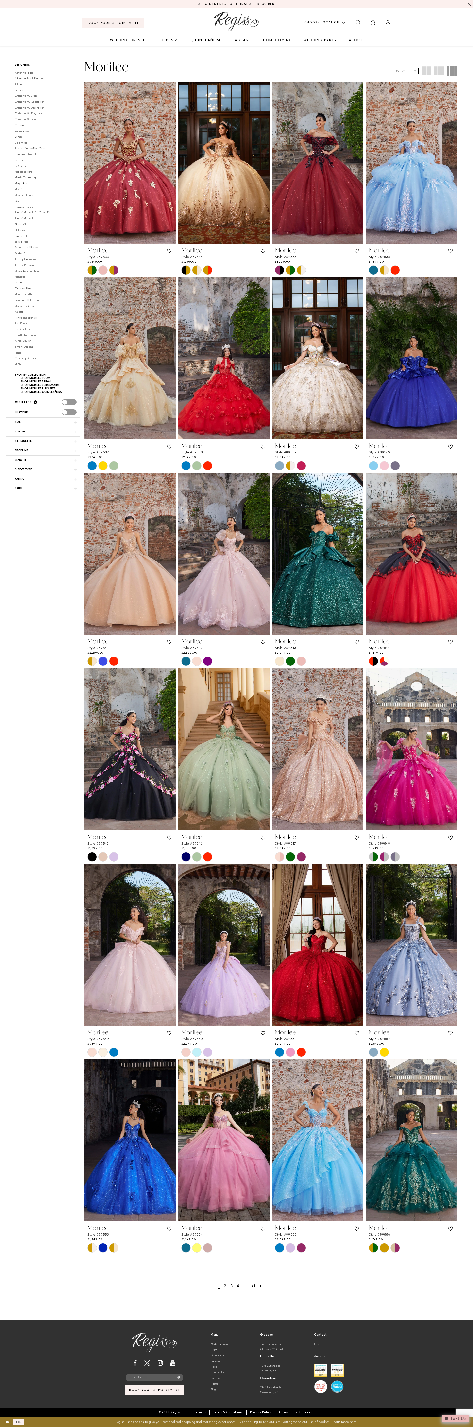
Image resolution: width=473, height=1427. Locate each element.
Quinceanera (219, 1355)
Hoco (214, 1367)
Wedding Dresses (220, 1344)
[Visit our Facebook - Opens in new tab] (135, 1363)
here (353, 1422)
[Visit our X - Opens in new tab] (147, 1363)
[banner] (236, 21)
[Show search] (358, 22)
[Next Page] (261, 1286)
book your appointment (154, 1390)
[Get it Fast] (35, 402)
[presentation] (69, 402)
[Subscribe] (178, 1377)
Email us (319, 1344)
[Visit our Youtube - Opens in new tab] (172, 1363)
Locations (216, 1378)
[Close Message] (469, 4)
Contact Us (217, 1372)
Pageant (216, 1361)
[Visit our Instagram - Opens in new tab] (160, 1363)
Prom (214, 1350)
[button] (373, 22)
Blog (213, 1389)
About (214, 1384)
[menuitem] (113, 23)
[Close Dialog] (7, 1422)
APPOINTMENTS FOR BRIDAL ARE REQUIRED (236, 4)
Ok (19, 1422)
